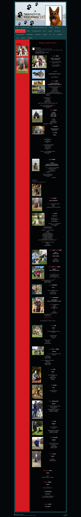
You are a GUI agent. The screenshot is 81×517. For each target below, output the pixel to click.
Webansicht (65, 515)
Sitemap (21, 514)
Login (66, 514)
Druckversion (17, 514)
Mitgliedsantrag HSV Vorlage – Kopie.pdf (42, 52)
